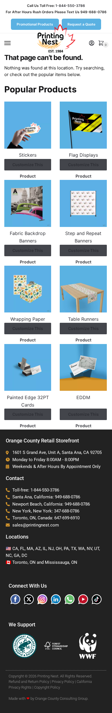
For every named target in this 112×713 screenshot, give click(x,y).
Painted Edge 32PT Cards (28, 401)
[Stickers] (27, 125)
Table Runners (83, 319)
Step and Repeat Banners (83, 237)
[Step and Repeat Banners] (83, 203)
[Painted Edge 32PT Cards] (27, 367)
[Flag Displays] (83, 125)
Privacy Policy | (64, 681)
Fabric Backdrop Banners (28, 237)
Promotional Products (35, 24)
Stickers (27, 155)
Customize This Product (27, 166)
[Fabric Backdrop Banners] (27, 203)
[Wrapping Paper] (27, 289)
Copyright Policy (47, 687)
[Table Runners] (83, 289)
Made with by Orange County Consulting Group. (48, 698)
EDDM (83, 397)
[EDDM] (83, 367)
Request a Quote (81, 24)
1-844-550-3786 (70, 5)
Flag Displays (83, 155)
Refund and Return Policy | (30, 681)
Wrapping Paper (27, 319)
